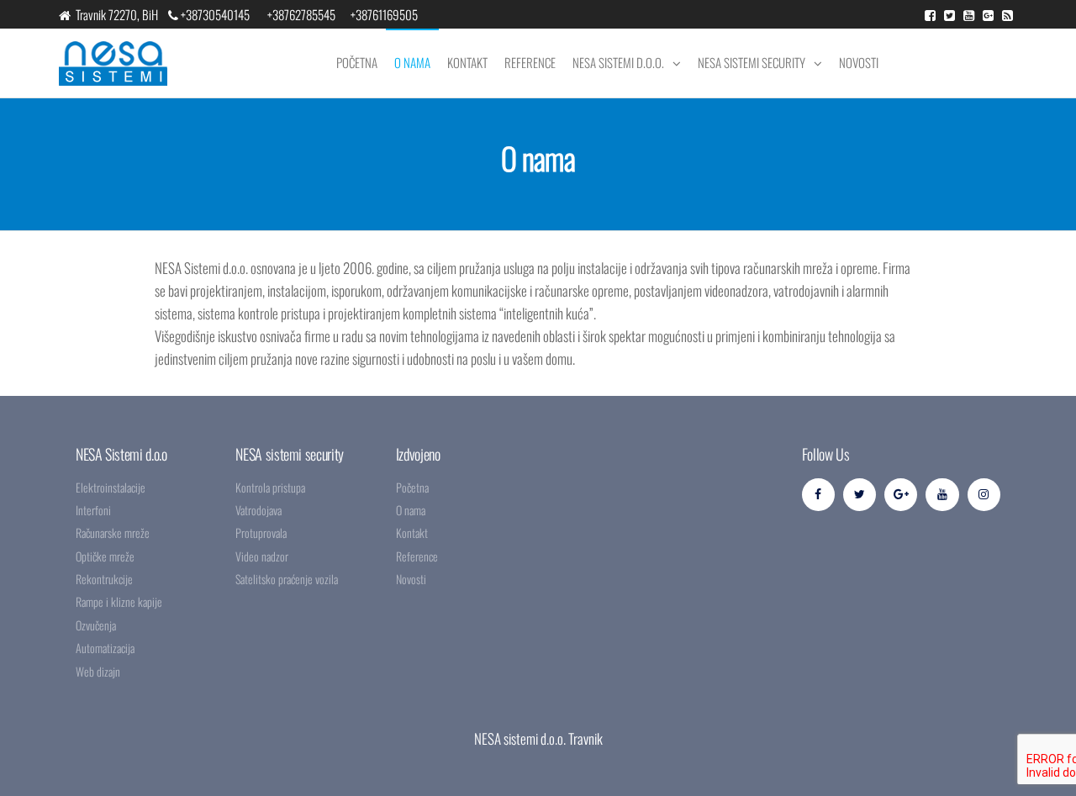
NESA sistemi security (751, 62)
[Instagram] (984, 494)
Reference (530, 62)
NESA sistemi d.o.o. (618, 62)
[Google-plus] (900, 494)
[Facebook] (818, 494)
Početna (356, 62)
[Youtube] (942, 494)
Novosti (858, 62)
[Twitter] (859, 494)
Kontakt (467, 62)
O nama (412, 62)
